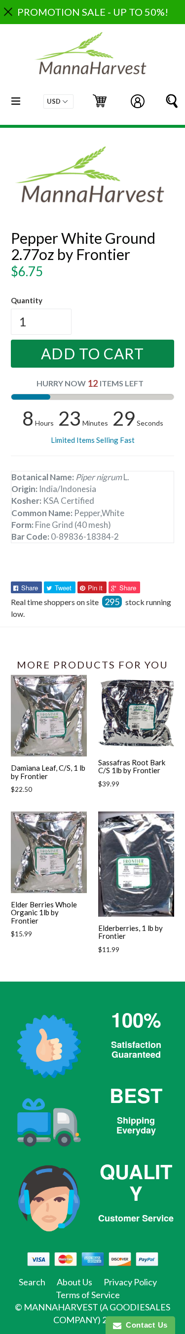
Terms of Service (88, 1294)
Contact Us (144, 1325)
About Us (74, 1281)
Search (32, 1281)
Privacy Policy (130, 1281)
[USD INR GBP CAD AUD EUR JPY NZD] (58, 101)
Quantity (26, 300)
